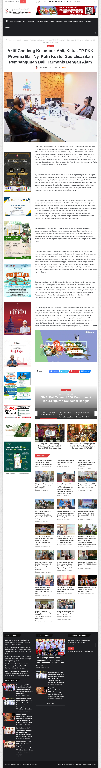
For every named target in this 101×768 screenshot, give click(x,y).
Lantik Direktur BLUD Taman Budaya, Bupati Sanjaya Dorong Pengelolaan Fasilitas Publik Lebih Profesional (17, 666)
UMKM (81, 21)
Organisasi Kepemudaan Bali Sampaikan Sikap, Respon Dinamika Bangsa (44, 462)
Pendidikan (59, 21)
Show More (50, 703)
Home (9, 40)
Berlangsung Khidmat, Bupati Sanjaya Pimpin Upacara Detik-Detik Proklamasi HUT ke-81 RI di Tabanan (17, 642)
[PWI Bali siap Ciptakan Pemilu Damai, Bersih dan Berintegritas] (66, 580)
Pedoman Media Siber (89, 764)
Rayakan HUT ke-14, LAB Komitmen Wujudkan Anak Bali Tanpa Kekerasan (87, 485)
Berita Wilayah (15, 21)
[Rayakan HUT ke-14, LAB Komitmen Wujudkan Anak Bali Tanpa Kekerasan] (87, 476)
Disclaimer (78, 764)
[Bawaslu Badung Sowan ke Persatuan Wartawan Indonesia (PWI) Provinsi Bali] (44, 580)
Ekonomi (31, 21)
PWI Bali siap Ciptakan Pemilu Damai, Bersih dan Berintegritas (65, 589)
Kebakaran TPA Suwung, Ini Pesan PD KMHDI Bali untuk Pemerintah (87, 564)
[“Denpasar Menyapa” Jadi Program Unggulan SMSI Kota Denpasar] (44, 476)
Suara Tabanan (43, 67)
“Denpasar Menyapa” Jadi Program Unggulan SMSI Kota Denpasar (44, 485)
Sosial (75, 21)
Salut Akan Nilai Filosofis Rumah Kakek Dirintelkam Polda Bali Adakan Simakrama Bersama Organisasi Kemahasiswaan (87, 540)
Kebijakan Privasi (69, 764)
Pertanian (68, 21)
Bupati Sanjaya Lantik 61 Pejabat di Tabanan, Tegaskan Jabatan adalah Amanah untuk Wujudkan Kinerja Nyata (17, 673)
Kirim (70, 648)
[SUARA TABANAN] (18, 11)
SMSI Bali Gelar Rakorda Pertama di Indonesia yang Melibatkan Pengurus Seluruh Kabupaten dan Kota (44, 540)
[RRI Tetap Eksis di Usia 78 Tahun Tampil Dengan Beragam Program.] (87, 580)
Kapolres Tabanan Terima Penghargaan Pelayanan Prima (65, 462)
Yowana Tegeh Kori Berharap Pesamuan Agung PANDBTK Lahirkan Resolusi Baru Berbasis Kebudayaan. (44, 614)
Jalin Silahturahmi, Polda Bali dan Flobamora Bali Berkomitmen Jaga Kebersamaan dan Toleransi (43, 565)
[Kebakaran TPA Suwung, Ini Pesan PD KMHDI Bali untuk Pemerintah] (87, 555)
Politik (24, 21)
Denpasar (26, 40)
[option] (66, 399)
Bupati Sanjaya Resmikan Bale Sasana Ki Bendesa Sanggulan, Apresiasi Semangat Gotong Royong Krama (18, 659)
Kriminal (88, 21)
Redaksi (60, 764)
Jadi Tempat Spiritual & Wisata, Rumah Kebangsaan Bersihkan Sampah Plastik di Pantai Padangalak (43, 515)
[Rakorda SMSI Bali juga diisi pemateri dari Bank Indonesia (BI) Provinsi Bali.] (87, 504)
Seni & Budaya (49, 21)
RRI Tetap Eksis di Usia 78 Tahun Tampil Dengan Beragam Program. (87, 589)
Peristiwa (39, 21)
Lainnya (7, 27)
